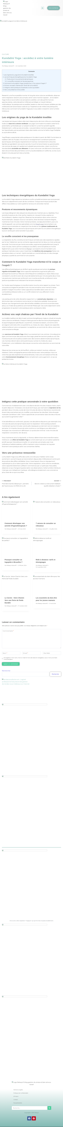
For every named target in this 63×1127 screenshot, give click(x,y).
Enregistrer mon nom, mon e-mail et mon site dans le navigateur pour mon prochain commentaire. (30, 658)
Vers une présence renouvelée (14, 90)
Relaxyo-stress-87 (9, 66)
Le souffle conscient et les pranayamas (19, 81)
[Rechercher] (49, 1108)
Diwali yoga (40, 224)
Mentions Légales (18, 1089)
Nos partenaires (17, 1103)
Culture (5, 54)
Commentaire (8, 631)
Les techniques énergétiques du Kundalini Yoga (20, 77)
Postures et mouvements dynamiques (19, 79)
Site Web (46, 653)
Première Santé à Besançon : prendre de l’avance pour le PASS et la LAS (15, 483)
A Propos (15, 1096)
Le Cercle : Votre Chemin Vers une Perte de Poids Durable (14, 600)
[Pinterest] (34, 1118)
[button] (42, 8)
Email (25, 653)
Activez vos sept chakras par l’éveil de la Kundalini (20, 85)
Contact (15, 1099)
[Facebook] (29, 1118)
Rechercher (6, 671)
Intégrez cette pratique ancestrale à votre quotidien (21, 87)
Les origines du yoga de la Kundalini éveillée (18, 75)
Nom (5, 653)
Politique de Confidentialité (20, 1093)
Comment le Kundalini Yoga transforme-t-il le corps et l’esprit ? (25, 83)
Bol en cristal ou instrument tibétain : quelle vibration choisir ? (48, 483)
